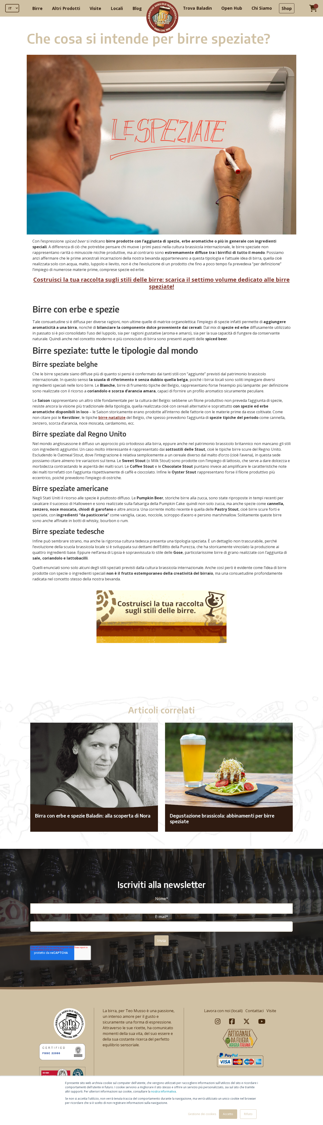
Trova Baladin (197, 8)
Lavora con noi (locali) (223, 1010)
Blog (137, 8)
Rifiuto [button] (248, 1114)
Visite (95, 8)
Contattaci (254, 1010)
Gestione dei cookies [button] (202, 1114)
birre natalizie (112, 417)
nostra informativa (163, 1091)
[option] (161, 678)
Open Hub (231, 8)
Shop (287, 8)
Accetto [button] (228, 1114)
